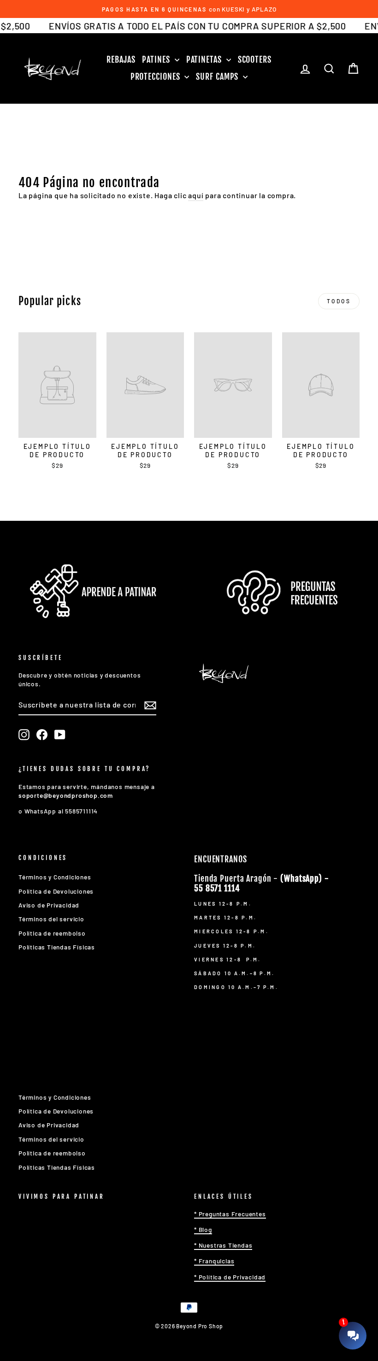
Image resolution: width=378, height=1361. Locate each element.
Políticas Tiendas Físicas (56, 947)
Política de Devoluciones (56, 891)
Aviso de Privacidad (48, 905)
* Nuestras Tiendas (223, 1245)
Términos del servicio (51, 919)
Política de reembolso (52, 933)
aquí (195, 195)
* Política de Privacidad (230, 1277)
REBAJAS (120, 59)
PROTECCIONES (156, 76)
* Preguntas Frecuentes (230, 1214)
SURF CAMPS (218, 76)
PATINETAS (205, 59)
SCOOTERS (255, 59)
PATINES (157, 59)
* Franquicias (214, 1261)
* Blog (203, 1229)
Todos (339, 301)
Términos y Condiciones (54, 877)
